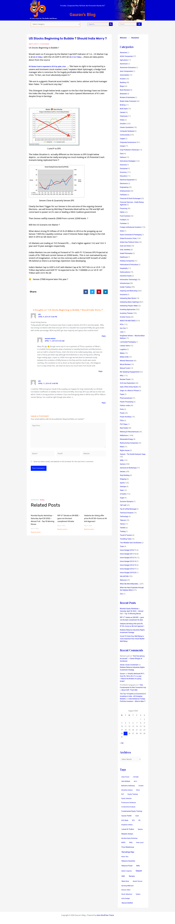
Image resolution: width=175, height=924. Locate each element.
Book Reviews (125, 90)
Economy (123, 172)
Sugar (122, 498)
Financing (123, 208)
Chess (122, 120)
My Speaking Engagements (129, 372)
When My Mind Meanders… (129, 584)
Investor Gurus (125, 317)
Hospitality (124, 268)
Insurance (123, 294)
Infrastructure (125, 283)
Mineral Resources (126, 361)
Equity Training (133, 794)
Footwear (123, 223)
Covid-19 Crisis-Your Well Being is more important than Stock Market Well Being (132, 638)
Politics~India (125, 405)
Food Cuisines (125, 216)
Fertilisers (123, 195)
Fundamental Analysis (128, 807)
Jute (121, 332)
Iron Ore (122, 328)
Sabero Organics (126, 871)
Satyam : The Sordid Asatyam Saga (132, 454)
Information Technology (128, 279)
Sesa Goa (125, 881)
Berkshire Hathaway (128, 786)
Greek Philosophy (126, 253)
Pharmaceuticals (126, 398)
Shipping (123, 479)
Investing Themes (126, 313)
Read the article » (36, 532)
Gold (137, 816)
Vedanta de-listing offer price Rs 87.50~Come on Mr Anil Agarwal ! (95, 518)
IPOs (121, 324)
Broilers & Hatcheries (127, 97)
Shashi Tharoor (137, 881)
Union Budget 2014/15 (128, 565)
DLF (122, 794)
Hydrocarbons (125, 272)
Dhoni (138, 790)
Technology (124, 516)
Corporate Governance (128, 142)
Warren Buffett (127, 903)
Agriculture (124, 60)
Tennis (122, 524)
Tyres (122, 546)
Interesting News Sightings (129, 302)
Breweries (123, 94)
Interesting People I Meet (128, 306)
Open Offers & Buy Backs (129, 387)
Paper (122, 394)
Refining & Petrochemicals (129, 432)
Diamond (123, 165)
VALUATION (124, 576)
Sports (122, 483)
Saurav (122, 674)
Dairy (122, 154)
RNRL (138, 866)
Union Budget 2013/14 (128, 561)
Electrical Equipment (127, 180)
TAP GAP (123, 505)
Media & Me (124, 357)
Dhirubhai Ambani (127, 790)
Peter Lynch (140, 842)
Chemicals (123, 116)
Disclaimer (135, 38)
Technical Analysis (126, 513)
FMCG (122, 212)
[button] (85, 291)
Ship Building (124, 475)
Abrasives (123, 52)
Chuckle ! (123, 124)
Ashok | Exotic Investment (129, 665)
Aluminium (124, 64)
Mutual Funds (125, 368)
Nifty (121, 376)
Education (123, 176)
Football (123, 220)
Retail (122, 447)
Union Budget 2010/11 (128, 550)
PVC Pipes (123, 424)
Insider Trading (125, 287)
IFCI (133, 820)
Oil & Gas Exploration (127, 383)
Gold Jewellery (125, 250)
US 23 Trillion (38, 57)
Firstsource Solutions (128, 802)
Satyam (139, 871)
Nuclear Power (125, 379)
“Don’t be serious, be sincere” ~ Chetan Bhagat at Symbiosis (132, 658)
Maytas (140, 829)
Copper (122, 139)
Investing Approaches (127, 309)
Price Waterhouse (128, 847)
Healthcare (124, 257)
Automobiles (124, 75)
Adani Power (125, 777)
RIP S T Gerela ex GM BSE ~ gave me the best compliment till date (68, 518)
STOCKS (123, 494)
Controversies (125, 135)
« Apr (122, 743)
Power (122, 413)
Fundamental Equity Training (131, 811)
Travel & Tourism (126, 535)
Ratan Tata (124, 856)
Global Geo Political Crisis (129, 242)
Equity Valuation (126, 798)
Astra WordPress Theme (105, 915)
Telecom (123, 520)
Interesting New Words (128, 298)
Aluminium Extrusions (128, 67)
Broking (122, 105)
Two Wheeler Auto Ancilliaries (130, 543)
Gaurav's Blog (83, 14)
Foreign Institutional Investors (130, 227)
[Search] (111, 24)
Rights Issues (124, 450)
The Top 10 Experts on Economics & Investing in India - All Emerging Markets (133, 696)
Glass (122, 231)
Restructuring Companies (129, 443)
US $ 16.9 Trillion (75, 57)
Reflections (124, 435)
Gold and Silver (125, 246)
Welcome (123, 38)
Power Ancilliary (125, 417)
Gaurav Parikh (126, 816)
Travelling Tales (125, 539)
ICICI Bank (124, 820)
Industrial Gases (125, 276)
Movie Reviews (125, 364)
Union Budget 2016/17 (128, 569)
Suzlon (138, 894)
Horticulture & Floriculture (129, 265)
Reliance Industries (128, 861)
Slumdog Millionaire (127, 885)
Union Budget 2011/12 (128, 554)
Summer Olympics (126, 501)
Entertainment (125, 191)
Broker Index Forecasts (128, 101)
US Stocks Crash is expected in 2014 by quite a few (47, 66)
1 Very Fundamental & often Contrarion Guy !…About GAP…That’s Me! (133, 687)
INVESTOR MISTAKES (128, 321)
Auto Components (126, 71)
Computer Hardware (127, 131)
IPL (139, 820)
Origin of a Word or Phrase (129, 391)
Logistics (123, 349)
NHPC (123, 842)
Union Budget (125, 898)
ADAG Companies (126, 56)
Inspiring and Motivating (128, 291)
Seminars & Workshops (128, 468)
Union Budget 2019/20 (128, 573)
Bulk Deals (124, 109)
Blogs (122, 86)
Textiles (122, 528)
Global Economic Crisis (128, 238)
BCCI (135, 781)
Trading (122, 531)
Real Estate (124, 428)
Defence (123, 157)
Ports (122, 409)
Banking (123, 82)
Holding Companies (127, 261)
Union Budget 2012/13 (128, 558)
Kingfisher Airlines (127, 825)
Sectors (122, 464)
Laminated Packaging (128, 342)
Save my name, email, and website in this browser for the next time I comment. (64, 461)
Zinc (121, 594)
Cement (122, 112)
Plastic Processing (126, 402)
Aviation (123, 79)
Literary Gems (125, 346)
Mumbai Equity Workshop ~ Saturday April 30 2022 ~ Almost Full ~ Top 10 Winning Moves (131, 611)
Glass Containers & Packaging (130, 235)
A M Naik (135, 777)
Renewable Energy (126, 439)
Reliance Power (127, 866)
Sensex (122, 472)
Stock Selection (126, 894)
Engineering (124, 187)
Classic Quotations (126, 127)
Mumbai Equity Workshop (129, 838)
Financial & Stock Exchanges (130, 198)
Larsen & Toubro (128, 829)
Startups (123, 486)
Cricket (122, 146)
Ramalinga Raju (128, 852)
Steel (121, 490)
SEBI (121, 460)
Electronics (124, 183)
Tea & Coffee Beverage (128, 509)
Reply (104, 336)
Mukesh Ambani (127, 834)
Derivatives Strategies (127, 161)
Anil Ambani (125, 781)
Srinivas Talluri (125, 890)
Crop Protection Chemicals (129, 150)
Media (122, 353)
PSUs (122, 420)
